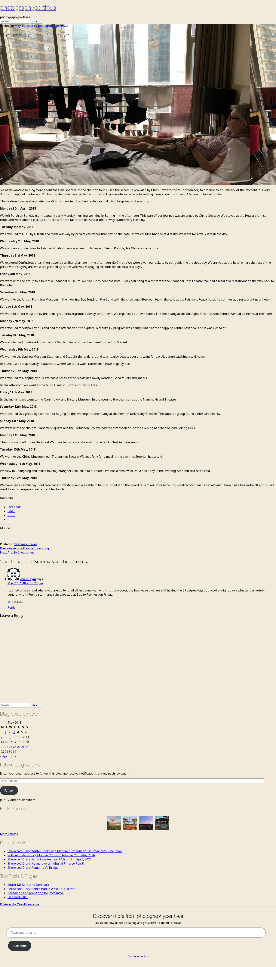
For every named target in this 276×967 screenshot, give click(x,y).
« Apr (3, 756)
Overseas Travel (25, 544)
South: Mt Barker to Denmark (28, 885)
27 (27, 747)
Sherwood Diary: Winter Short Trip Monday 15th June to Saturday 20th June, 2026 (65, 851)
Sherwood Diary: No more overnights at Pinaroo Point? (46, 863)
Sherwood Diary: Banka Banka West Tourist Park (42, 889)
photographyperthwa (28, 7)
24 (14, 747)
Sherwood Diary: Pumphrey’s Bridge (33, 868)
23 (10, 747)
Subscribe (20, 946)
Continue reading (138, 956)
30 (10, 752)
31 (14, 752)
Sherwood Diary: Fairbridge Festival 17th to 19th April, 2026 (49, 859)
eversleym (28, 579)
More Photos (9, 834)
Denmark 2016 (18, 897)
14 (2, 742)
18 (18, 742)
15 (6, 742)
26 (23, 747)
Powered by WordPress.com (19, 904)
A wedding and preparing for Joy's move (36, 893)
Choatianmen (18, 552)
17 (14, 742)
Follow (9, 790)
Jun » (13, 756)
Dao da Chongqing (24, 548)
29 (6, 752)
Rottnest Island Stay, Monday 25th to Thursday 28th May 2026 (51, 855)
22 (6, 747)
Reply (11, 607)
